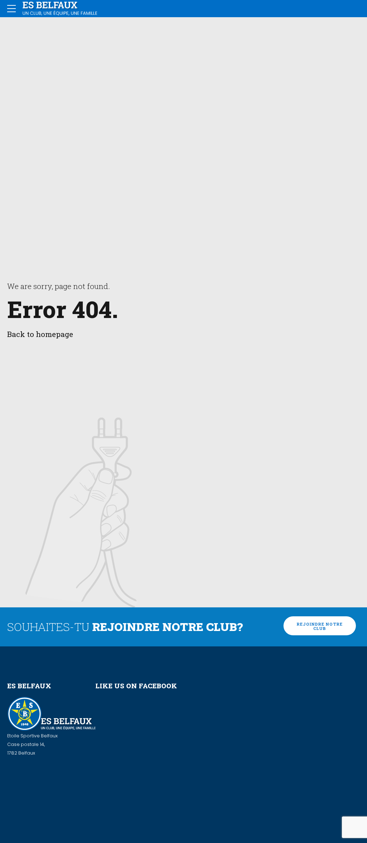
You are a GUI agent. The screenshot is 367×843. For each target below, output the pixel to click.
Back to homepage (40, 334)
